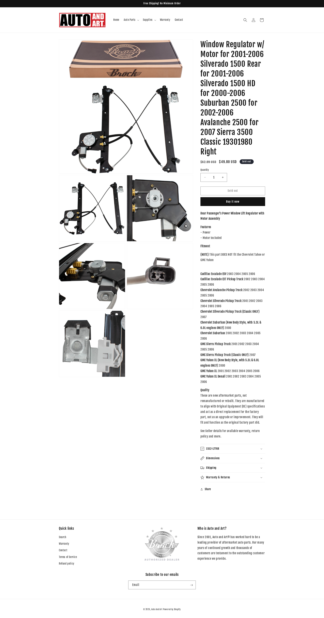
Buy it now (232, 201)
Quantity (204, 169)
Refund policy (66, 563)
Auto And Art (156, 609)
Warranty (64, 543)
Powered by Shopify (172, 609)
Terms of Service (68, 557)
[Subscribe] (191, 585)
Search (62, 537)
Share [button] (208, 489)
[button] (131, 20)
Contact (63, 550)
